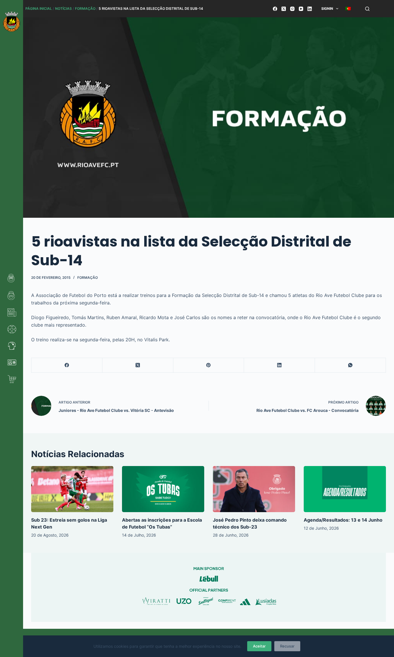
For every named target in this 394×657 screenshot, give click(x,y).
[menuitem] (348, 8)
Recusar (287, 646)
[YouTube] (301, 9)
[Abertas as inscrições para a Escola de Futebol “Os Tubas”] (163, 489)
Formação (85, 8)
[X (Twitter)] (284, 9)
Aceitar (259, 646)
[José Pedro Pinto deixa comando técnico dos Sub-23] (254, 489)
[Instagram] (292, 9)
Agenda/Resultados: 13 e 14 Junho (343, 520)
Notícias (63, 8)
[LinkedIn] (309, 9)
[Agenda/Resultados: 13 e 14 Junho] (345, 489)
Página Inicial (38, 8)
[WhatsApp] (350, 365)
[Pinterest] (208, 365)
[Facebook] (275, 9)
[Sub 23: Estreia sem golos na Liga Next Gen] (72, 489)
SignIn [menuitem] (327, 8)
